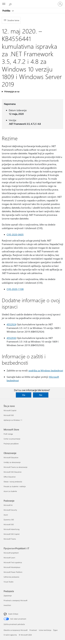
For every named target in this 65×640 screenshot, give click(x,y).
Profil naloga (8, 434)
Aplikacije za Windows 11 (13, 420)
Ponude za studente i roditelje (15, 486)
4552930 (11, 337)
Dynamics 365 (9, 519)
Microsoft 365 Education (12, 472)
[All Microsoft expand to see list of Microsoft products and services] (3, 4)
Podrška (6, 10)
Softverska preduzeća (11, 577)
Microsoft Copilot (10, 410)
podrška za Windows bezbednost (46, 370)
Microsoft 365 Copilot (12, 534)
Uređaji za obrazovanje (12, 462)
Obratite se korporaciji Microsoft (16, 630)
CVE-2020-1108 (15, 289)
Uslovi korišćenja (45, 630)
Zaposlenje (8, 595)
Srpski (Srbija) (13, 614)
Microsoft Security (10, 510)
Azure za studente (10, 491)
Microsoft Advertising (11, 529)
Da (23, 394)
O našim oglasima (10, 635)
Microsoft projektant (11, 553)
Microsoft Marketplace (12, 567)
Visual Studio (8, 582)
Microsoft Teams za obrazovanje (15, 467)
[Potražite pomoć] (10, 4)
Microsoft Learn (9, 557)
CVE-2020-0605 (15, 234)
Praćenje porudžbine (11, 443)
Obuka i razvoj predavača (13, 481)
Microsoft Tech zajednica (13, 562)
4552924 (11, 324)
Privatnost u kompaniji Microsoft (15, 600)
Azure (6, 515)
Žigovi (55, 630)
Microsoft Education (11, 457)
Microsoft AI (8, 505)
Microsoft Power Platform (13, 572)
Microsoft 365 (9, 415)
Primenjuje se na (11, 91)
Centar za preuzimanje (12, 439)
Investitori (7, 605)
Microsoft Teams (10, 539)
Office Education (10, 477)
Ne (40, 394)
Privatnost (33, 630)
